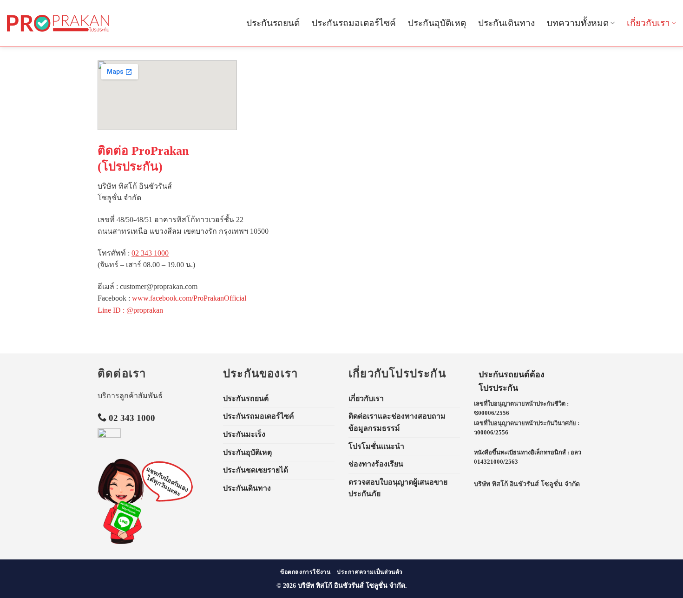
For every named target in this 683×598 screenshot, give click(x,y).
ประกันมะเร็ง (244, 434)
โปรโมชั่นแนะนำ (376, 446)
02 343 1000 (150, 253)
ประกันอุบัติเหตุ (437, 23)
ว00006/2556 (491, 432)
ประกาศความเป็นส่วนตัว (370, 572)
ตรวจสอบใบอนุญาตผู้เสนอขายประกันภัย (397, 488)
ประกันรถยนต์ (273, 23)
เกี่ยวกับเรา (648, 23)
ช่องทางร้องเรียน (375, 464)
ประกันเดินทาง (506, 23)
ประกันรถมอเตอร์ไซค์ (354, 23)
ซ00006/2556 (491, 413)
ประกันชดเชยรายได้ (255, 470)
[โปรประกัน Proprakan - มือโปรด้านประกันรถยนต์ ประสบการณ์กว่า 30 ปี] (58, 23)
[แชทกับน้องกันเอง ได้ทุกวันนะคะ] (121, 501)
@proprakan (144, 310)
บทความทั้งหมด (578, 23)
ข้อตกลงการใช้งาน (305, 572)
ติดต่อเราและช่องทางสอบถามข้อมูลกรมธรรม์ (397, 422)
